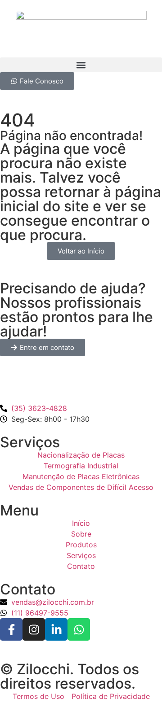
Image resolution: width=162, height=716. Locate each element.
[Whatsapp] (79, 629)
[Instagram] (33, 629)
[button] (81, 64)
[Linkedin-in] (56, 629)
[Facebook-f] (11, 629)
